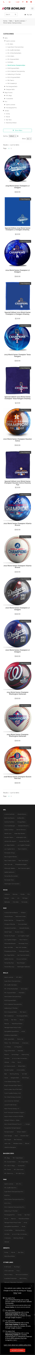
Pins (6, 101)
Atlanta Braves (8, 916)
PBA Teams (10, 80)
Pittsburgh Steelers (9, 868)
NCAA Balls (10, 56)
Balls (6, 38)
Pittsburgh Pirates (24, 951)
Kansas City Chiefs (24, 841)
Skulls (19, 1062)
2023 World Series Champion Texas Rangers (17, 355)
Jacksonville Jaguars (10, 841)
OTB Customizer (9, 1270)
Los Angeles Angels (23, 936)
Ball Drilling (23, 1278)
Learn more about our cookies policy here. (17, 1345)
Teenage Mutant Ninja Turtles (12, 1027)
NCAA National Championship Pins (14, 1207)
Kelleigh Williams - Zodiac (12, 1120)
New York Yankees (21, 947)
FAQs (18, 1270)
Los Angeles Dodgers (10, 939)
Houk (16, 1135)
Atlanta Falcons (21, 814)
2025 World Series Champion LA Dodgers (18, 187)
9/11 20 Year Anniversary (19, 1234)
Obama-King (25, 1054)
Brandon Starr (25, 1135)
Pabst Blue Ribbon (11, 122)
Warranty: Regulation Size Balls (13, 1282)
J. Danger (27, 1124)
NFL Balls (10, 44)
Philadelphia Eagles (21, 864)
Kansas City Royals (9, 936)
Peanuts (6, 1023)
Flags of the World (9, 1050)
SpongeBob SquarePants (11, 1031)
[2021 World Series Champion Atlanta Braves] (17, 507)
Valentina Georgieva (10, 1147)
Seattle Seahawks (9, 872)
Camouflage (15, 1054)
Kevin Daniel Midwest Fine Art (13, 1124)
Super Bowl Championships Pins (13, 1191)
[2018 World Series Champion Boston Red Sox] (17, 760)
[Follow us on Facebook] (22, 2)
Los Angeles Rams (9, 849)
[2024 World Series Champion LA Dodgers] (17, 253)
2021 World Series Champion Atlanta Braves (17, 524)
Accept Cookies (17, 1350)
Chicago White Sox (9, 924)
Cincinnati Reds (22, 924)
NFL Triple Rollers (18, 1158)
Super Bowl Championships (15, 47)
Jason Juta (7, 1143)
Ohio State (16, 902)
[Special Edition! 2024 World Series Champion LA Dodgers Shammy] (17, 296)
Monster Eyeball (9, 1070)
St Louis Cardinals (21, 959)
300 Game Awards (9, 1066)
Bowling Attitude (18, 1238)
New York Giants (23, 860)
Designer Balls (10, 89)
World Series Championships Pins (14, 1199)
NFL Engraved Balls (13, 59)
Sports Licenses (10, 41)
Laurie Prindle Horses (10, 1105)
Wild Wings (25, 1077)
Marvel (8, 116)
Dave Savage (8, 1135)
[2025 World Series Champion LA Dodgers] (17, 169)
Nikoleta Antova (17, 1143)
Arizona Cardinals (9, 814)
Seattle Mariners (9, 959)
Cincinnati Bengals (9, 826)
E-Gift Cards (7, 1267)
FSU (28, 894)
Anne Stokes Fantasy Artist (12, 1081)
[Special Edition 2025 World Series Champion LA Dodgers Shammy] (17, 211)
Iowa (13, 898)
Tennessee (24, 902)
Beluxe (27, 1143)
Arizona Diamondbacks (11, 912)
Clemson (15, 894)
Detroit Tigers (8, 932)
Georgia (6, 898)
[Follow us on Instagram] (26, 2)
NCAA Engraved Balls (13, 77)
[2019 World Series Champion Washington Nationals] (17, 675)
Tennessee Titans (9, 880)
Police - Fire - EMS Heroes (11, 1043)
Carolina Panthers (9, 822)
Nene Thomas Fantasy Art (11, 1108)
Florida (22, 894)
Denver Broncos (21, 829)
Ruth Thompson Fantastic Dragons (14, 1112)
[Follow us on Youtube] (31, 2)
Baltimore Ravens (9, 818)
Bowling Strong (14, 1074)
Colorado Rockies (24, 928)
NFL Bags (9, 95)
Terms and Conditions (21, 1274)
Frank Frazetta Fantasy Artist (12, 1093)
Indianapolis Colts (21, 837)
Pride (13, 1062)
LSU (18, 898)
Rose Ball (20, 1050)
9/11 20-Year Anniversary (19, 1058)
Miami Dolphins (22, 849)
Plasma (6, 1054)
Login (17, 2)
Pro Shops (17, 1267)
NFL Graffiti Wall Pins (10, 1187)
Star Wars (9, 120)
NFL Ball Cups (20, 1173)
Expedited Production (10, 1278)
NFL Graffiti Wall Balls (13, 50)
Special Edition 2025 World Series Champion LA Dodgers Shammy (17, 229)
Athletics (23, 912)
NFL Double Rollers (10, 1162)
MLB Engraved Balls (13, 68)
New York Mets (8, 947)
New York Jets (8, 864)
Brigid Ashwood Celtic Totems (12, 1085)
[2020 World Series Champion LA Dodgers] (17, 591)
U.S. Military (7, 1047)
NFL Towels (7, 1169)
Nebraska (7, 902)
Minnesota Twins (23, 943)
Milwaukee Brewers (10, 943)
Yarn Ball (24, 1074)
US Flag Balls (18, 1047)
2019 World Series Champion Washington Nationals (17, 693)
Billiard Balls (21, 1066)
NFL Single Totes (23, 1162)
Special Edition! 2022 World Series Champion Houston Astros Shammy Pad (17, 483)
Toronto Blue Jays (9, 966)
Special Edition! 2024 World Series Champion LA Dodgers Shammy (18, 313)
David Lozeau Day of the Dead (13, 1089)
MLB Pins (7, 1195)
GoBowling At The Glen (14, 74)
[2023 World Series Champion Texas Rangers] (17, 338)
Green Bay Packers (19, 833)
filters (18, 130)
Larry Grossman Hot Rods (11, 1101)
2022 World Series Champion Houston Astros (17, 440)
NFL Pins (18, 1184)
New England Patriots (10, 856)
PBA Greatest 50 (12, 83)
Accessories (9, 98)
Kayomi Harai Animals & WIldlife (13, 1116)
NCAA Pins (7, 1203)
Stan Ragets (7, 1139)
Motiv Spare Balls (9, 1039)
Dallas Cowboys (9, 829)
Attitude (6, 1062)
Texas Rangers (21, 963)
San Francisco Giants (23, 955)
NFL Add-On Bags (9, 1165)
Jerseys (7, 110)
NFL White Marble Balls (14, 53)
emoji (23, 1031)
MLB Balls (10, 62)
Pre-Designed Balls (11, 86)
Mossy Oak (20, 1039)
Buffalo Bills (20, 818)
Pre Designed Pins (11, 107)
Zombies (6, 1058)
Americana (25, 1043)
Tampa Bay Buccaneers (11, 876)
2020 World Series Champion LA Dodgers (17, 609)
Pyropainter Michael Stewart (12, 1128)
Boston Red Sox (8, 920)
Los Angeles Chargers (24, 845)
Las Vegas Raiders (9, 845)
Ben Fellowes (18, 1139)
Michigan (25, 898)
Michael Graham (9, 1132)
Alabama (7, 894)
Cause (6, 1077)
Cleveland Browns (23, 826)
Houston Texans (8, 837)
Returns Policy (8, 1274)
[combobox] (12, 136)
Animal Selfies (20, 1070)
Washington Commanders (12, 884)
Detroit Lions (7, 833)
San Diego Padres (9, 955)
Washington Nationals (23, 966)
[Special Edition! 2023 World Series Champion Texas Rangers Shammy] (17, 380)
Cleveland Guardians (10, 928)
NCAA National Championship (16, 71)
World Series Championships (16, 65)
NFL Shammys (8, 1173)
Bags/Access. (9, 92)
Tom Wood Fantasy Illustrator (12, 1097)
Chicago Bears (21, 822)
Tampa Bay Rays (9, 963)
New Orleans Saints (10, 860)
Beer (5, 1074)
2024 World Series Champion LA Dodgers (17, 271)
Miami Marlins (23, 939)
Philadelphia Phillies (10, 951)
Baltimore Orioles (21, 916)
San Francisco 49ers (24, 868)
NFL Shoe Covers (19, 1169)
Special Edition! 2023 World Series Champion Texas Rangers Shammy (17, 398)
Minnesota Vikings (9, 853)
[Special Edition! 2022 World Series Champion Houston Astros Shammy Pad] (17, 464)
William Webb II (21, 1132)
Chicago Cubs (20, 920)
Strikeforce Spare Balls (10, 1035)
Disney (8, 113)
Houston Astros (19, 932)
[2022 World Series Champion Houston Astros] (17, 422)
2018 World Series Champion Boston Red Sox (17, 777)
